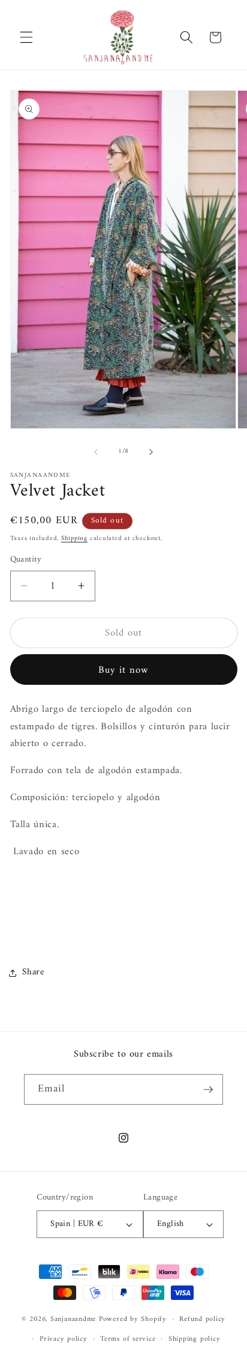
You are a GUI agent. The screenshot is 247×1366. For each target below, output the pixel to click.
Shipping (74, 538)
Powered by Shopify (133, 1319)
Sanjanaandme (74, 1319)
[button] (26, 37)
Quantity (26, 560)
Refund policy (202, 1319)
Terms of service (127, 1339)
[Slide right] (151, 452)
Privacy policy (64, 1339)
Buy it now (123, 670)
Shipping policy (194, 1339)
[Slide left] (96, 452)
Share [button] (33, 972)
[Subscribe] (208, 1089)
